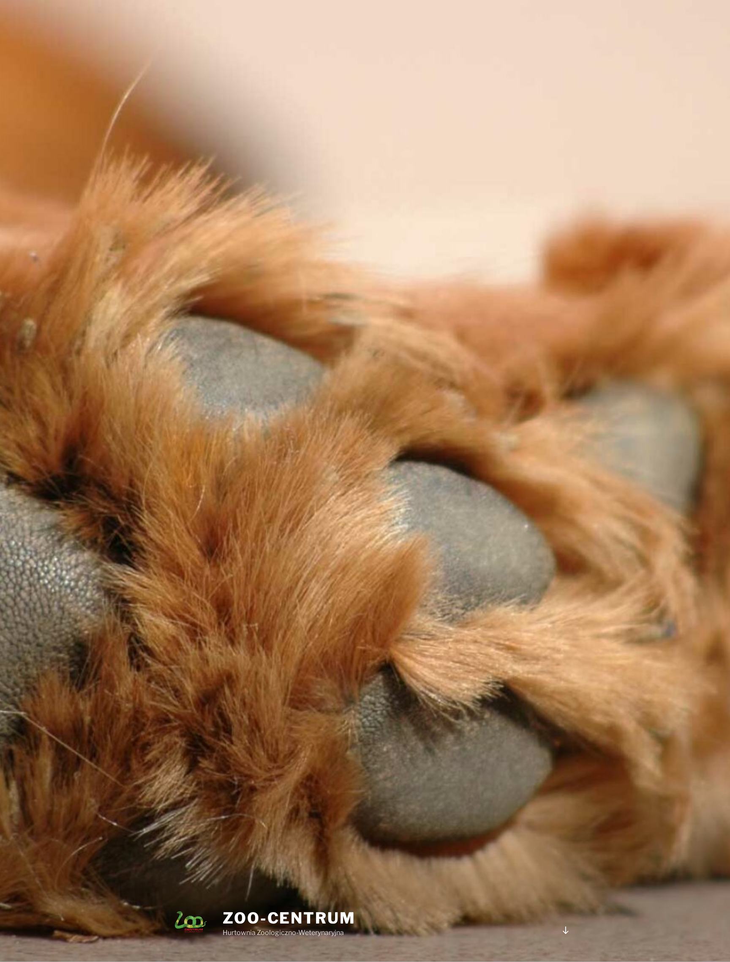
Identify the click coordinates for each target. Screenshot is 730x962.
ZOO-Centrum (289, 918)
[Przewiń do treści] (565, 930)
